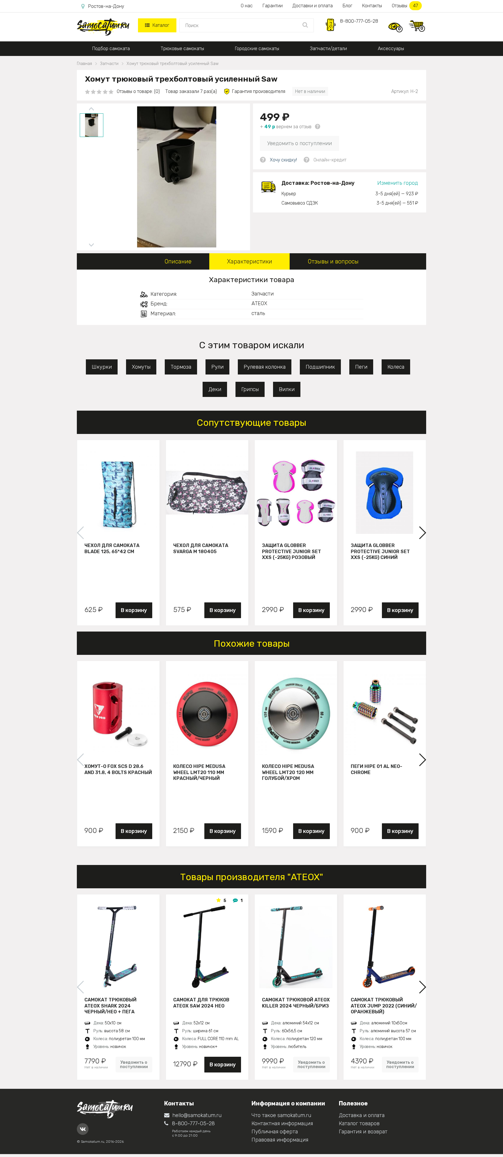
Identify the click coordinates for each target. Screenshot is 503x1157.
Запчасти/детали (328, 48)
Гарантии (273, 5)
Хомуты (141, 367)
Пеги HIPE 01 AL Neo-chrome (376, 769)
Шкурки (102, 367)
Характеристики (249, 261)
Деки (214, 389)
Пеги (361, 367)
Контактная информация (282, 1123)
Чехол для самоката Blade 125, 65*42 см (111, 548)
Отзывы (405, 5)
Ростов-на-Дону (106, 6)
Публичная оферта (275, 1131)
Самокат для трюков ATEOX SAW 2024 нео (201, 1003)
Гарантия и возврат (363, 1131)
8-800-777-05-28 (359, 21)
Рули (217, 367)
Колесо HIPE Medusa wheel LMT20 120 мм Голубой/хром (288, 772)
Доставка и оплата (362, 1115)
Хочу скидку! (283, 160)
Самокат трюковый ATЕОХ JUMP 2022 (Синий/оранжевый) (384, 1005)
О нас (247, 5)
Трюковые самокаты (182, 48)
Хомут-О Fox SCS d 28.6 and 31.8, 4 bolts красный (118, 769)
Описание (178, 261)
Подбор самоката (111, 48)
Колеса (395, 367)
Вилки (287, 389)
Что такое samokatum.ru (281, 1115)
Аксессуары (391, 48)
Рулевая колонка (265, 367)
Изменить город (397, 183)
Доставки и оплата (313, 5)
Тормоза (181, 367)
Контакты (372, 5)
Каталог (161, 25)
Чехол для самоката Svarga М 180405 (200, 548)
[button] (422, 532)
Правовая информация (280, 1139)
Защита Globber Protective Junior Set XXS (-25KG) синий (380, 551)
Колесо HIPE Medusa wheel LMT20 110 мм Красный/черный (199, 772)
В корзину (134, 610)
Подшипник (320, 367)
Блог (347, 5)
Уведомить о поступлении (299, 143)
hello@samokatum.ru (197, 1115)
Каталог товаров (359, 1123)
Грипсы (250, 389)
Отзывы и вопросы (333, 261)
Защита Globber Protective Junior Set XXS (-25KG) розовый (291, 551)
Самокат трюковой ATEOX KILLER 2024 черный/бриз (296, 1003)
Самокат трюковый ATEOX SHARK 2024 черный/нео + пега (110, 1005)
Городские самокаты (257, 48)
